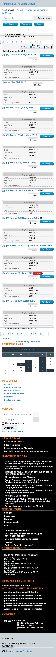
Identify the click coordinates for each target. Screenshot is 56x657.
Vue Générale (18, 620)
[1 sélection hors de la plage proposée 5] (29, 58)
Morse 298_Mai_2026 (14, 82)
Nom (32, 47)
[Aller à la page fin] (50, 42)
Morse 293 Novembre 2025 (24, 218)
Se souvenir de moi (14, 423)
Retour (6, 338)
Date (39, 47)
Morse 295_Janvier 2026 (23, 162)
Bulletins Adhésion (34, 623)
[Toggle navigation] (53, 3)
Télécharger (46, 56)
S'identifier (9, 428)
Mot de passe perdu (12, 431)
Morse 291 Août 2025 (21, 273)
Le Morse (30, 625)
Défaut (24, 47)
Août (25, 349)
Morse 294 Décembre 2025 (24, 190)
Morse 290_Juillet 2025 (22, 301)
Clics (48, 47)
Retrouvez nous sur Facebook (18, 651)
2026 (31, 349)
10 (40, 41)
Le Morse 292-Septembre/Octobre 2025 (31, 245)
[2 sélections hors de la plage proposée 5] (30, 58)
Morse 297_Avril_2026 (21, 107)
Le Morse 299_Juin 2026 (23, 54)
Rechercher (44, 18)
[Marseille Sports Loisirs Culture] (18, 3)
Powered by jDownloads (28, 341)
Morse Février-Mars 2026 (23, 135)
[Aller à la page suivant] (45, 42)
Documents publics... (35, 627)
